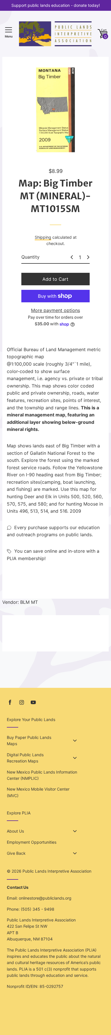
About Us (15, 831)
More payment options (55, 310)
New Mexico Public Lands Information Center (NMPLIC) (42, 775)
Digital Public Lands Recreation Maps (25, 757)
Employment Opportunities (31, 842)
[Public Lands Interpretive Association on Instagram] (21, 702)
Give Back (16, 853)
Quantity (30, 257)
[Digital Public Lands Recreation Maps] (75, 758)
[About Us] (75, 831)
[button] (102, 34)
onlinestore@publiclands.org (45, 898)
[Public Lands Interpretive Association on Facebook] (10, 702)
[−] (71, 257)
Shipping (43, 237)
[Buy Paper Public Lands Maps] (75, 740)
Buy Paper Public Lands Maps (29, 740)
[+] (88, 257)
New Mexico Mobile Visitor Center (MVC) (38, 792)
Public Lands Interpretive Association (56, 871)
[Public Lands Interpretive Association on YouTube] (33, 702)
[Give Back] (75, 853)
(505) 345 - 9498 (37, 909)
